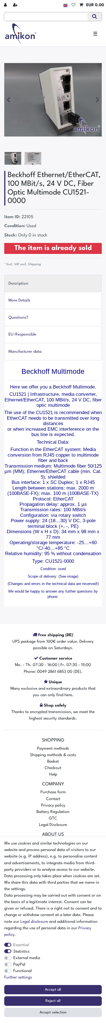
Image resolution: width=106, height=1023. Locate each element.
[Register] (16, 5)
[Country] (65, 5)
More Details (19, 300)
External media (26, 958)
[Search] (94, 16)
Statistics (21, 951)
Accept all (53, 989)
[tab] (53, 283)
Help (53, 774)
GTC (53, 818)
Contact (53, 799)
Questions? (18, 318)
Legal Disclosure (53, 825)
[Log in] (6, 5)
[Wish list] (73, 5)
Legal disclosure (34, 922)
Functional (22, 971)
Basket (53, 761)
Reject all (53, 1001)
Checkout (53, 768)
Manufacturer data (25, 352)
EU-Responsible (22, 334)
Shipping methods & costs (53, 755)
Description (18, 283)
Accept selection (53, 1012)
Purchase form (53, 792)
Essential (21, 945)
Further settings (18, 977)
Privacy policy (53, 805)
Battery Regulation (53, 812)
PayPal (19, 964)
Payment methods (53, 749)
